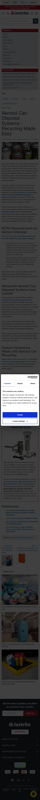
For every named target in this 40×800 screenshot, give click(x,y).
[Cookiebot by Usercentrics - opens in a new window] (28, 377)
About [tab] (32, 383)
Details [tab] (20, 383)
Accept (20, 415)
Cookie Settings (19, 421)
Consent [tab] (7, 383)
